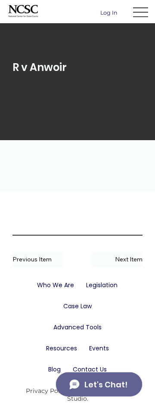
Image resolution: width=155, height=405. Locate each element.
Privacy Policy (47, 391)
